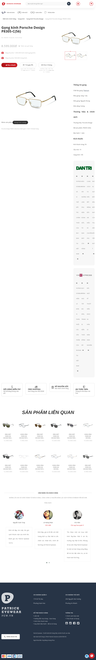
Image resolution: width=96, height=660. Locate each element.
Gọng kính (38, 12)
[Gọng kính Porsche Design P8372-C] (24, 456)
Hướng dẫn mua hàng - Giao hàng (45, 618)
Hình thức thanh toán (41, 621)
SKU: (2, 37)
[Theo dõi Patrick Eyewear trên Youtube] (67, 624)
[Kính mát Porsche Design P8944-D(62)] (88, 456)
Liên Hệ (36, 616)
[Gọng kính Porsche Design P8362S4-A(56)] (88, 425)
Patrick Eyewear (37, 633)
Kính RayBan (11, 12)
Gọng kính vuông (20, 122)
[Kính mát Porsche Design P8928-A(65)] (8, 425)
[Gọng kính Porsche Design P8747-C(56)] (40, 456)
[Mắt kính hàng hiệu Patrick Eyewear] (11, 4)
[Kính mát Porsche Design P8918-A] (8, 456)
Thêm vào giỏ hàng (26, 46)
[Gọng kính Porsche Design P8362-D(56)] (72, 456)
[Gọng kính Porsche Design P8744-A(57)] (24, 425)
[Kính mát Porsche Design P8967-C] (40, 425)
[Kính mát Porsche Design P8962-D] (72, 425)
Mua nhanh (11, 65)
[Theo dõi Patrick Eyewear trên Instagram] (71, 624)
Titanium (86, 90)
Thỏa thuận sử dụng (72, 618)
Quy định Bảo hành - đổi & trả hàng (45, 624)
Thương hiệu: (12, 37)
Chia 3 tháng (47, 65)
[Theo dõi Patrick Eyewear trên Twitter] (78, 624)
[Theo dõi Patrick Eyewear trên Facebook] (75, 624)
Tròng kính (51, 12)
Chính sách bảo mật (72, 616)
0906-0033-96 (11, 636)
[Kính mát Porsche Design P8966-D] (56, 425)
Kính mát (25, 12)
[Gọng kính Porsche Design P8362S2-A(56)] (56, 456)
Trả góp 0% (29, 65)
